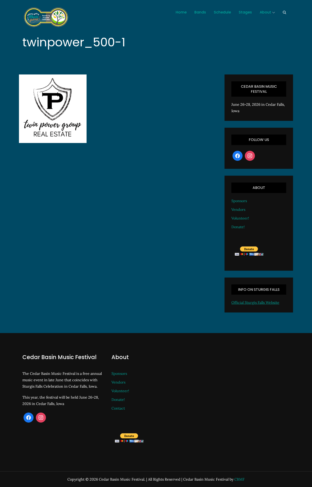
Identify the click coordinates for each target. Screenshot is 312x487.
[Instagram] (250, 156)
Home (181, 12)
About (265, 12)
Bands (200, 12)
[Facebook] (237, 156)
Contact (118, 408)
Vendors (238, 209)
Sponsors (239, 201)
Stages (245, 12)
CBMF (239, 479)
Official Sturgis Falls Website (255, 302)
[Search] (284, 12)
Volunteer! (240, 218)
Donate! (238, 227)
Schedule (222, 12)
